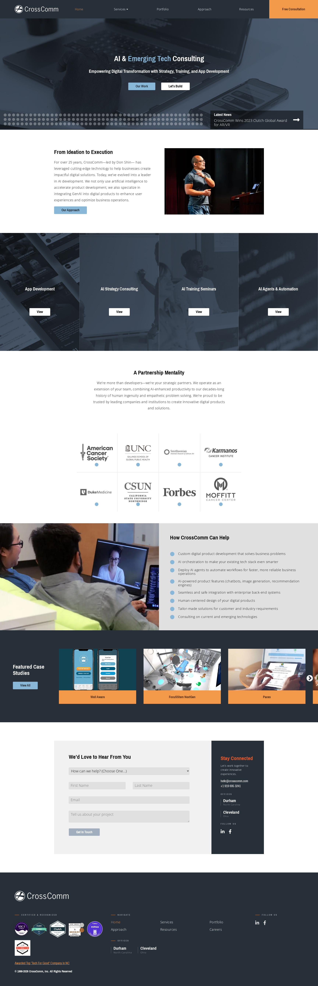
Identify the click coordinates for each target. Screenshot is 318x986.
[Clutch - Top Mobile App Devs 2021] (58, 929)
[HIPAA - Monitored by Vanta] (95, 929)
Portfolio (163, 9)
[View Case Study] (97, 453)
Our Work (142, 86)
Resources (246, 9)
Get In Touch (84, 832)
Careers (216, 929)
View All (25, 685)
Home (79, 9)
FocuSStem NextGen (97, 697)
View (40, 311)
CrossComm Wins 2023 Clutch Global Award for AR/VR (250, 122)
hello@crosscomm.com (234, 781)
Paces (182, 697)
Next (309, 678)
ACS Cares (267, 697)
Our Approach (70, 210)
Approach (204, 9)
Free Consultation (293, 9)
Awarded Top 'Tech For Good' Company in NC (42, 963)
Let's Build (175, 86)
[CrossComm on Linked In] (223, 831)
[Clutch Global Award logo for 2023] (39, 929)
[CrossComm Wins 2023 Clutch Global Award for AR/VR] (296, 121)
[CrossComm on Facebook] (230, 831)
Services (120, 9)
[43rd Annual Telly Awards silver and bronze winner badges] (76, 928)
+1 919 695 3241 (231, 786)
